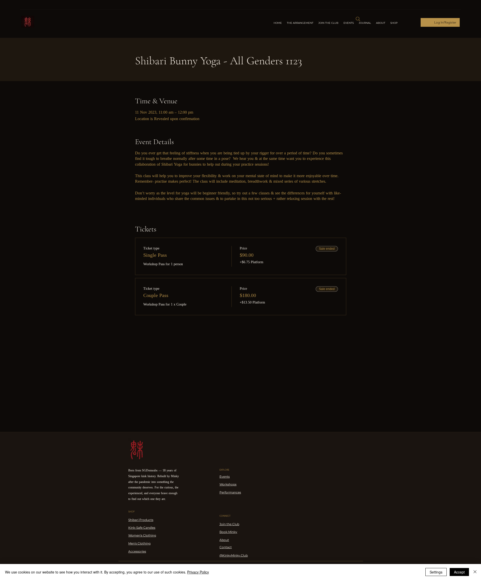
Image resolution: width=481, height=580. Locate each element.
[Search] (358, 19)
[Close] (475, 572)
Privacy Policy (198, 571)
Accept (459, 571)
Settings (436, 571)
